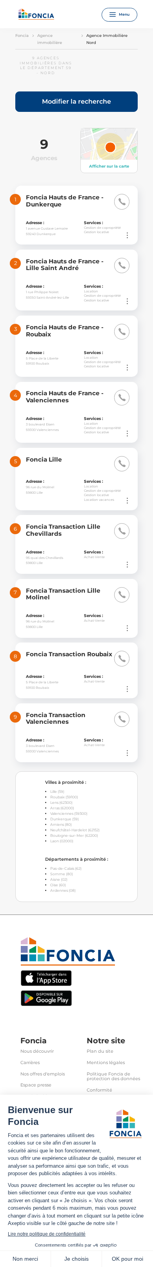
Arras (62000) (62, 808)
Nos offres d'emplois (42, 1074)
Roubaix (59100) (64, 797)
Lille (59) (57, 791)
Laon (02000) (61, 841)
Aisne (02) (58, 879)
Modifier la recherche (76, 101)
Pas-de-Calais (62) (66, 868)
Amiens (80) (61, 824)
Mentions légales (106, 1062)
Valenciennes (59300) (68, 813)
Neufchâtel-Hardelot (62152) (75, 830)
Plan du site (100, 1051)
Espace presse (35, 1085)
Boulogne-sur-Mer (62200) (74, 835)
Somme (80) (61, 874)
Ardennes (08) (63, 890)
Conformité (99, 1090)
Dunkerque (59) (64, 819)
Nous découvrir (37, 1051)
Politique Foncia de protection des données (113, 1077)
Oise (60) (58, 885)
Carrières (30, 1062)
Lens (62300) (61, 802)
